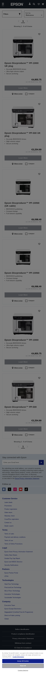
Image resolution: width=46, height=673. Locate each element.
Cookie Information (18, 657)
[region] (23, 661)
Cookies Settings (23, 670)
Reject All (23, 665)
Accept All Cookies (23, 661)
